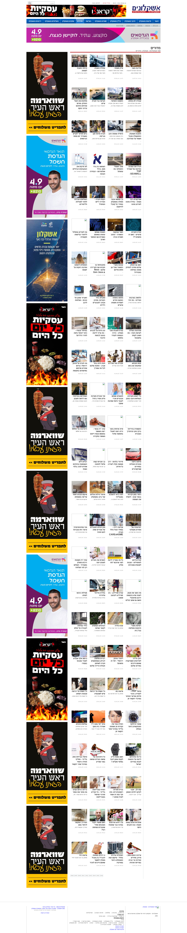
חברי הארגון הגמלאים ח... (134, 401)
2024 (94, 875)
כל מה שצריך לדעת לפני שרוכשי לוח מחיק (115, 562)
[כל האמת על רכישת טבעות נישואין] (79, 689)
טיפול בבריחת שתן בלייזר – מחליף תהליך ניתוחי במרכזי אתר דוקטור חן (79, 762)
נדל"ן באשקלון (115, 21)
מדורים (80, 21)
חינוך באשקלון (130, 21)
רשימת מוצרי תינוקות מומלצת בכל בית (135, 628)
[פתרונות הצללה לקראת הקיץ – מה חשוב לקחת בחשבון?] (133, 329)
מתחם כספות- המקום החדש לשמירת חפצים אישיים (117, 301)
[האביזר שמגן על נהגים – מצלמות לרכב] (79, 296)
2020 (79, 875)
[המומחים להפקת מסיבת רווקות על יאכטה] (79, 263)
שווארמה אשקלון (36, 908)
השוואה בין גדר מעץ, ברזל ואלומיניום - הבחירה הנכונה (97, 170)
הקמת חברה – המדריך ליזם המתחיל (100, 201)
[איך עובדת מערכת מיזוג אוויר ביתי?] (97, 394)
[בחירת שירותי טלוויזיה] (97, 591)
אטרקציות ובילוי (112, 916)
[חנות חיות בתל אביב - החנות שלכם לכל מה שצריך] (97, 362)
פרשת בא (119, 691)
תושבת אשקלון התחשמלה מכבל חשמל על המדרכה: (134, 136)
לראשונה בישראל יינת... (80, 171)
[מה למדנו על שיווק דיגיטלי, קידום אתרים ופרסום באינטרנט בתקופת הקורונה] (79, 362)
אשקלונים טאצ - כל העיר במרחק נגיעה (54, 907)
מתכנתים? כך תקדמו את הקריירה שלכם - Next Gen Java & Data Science (97, 270)
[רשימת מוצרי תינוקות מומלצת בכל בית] (133, 624)
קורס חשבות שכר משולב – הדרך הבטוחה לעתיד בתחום (116, 334)
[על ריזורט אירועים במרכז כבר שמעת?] (115, 821)
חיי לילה (155, 25)
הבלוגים (121, 923)
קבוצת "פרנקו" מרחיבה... (98, 565)
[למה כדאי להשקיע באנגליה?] (115, 493)
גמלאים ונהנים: (81, 724)
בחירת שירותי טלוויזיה (99, 594)
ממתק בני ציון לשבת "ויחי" (79, 858)
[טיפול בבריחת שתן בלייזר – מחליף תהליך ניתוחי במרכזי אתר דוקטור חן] (79, 755)
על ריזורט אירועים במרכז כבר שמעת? (116, 823)
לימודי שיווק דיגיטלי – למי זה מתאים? (117, 660)
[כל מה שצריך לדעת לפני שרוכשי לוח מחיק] (115, 558)
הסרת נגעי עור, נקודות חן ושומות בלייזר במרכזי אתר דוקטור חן (116, 728)
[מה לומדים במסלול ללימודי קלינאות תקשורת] (79, 230)
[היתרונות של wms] (79, 427)
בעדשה (88, 21)
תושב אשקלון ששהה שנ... (79, 401)
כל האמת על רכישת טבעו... (79, 696)
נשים (91, 923)
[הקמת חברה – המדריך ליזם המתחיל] (97, 198)
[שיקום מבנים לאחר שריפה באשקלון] (79, 493)
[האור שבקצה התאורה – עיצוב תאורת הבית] (115, 230)
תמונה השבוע (118, 924)
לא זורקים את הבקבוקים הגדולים (80, 167)
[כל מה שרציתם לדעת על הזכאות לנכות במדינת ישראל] (133, 755)
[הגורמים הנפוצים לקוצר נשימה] (97, 624)
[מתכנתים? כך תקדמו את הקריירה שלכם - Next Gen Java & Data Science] (97, 263)
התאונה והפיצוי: (117, 101)
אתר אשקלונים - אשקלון (151, 51)
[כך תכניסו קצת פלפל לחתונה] (97, 460)
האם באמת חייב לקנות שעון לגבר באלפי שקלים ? (116, 759)
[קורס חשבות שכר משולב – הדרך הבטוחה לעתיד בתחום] (115, 329)
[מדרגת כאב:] (133, 66)
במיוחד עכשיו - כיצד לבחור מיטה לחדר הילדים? (80, 333)
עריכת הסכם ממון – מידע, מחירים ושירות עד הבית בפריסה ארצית (133, 859)
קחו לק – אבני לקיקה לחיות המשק (133, 790)
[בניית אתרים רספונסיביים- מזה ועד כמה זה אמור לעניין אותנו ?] (115, 788)
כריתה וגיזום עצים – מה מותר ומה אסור (79, 790)
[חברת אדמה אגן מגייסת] (97, 132)
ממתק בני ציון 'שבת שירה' (115, 628)
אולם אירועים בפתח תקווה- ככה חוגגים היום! (133, 824)
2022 (86, 875)
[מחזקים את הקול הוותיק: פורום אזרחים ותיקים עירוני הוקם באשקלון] (79, 99)
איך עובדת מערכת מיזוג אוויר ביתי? (98, 397)
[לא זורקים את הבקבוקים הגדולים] (79, 165)
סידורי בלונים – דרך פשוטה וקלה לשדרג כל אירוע (115, 464)
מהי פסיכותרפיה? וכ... (81, 532)
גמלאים (140, 25)
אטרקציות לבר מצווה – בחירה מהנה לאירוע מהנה (133, 201)
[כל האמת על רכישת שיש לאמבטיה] (97, 689)
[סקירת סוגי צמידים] (115, 362)
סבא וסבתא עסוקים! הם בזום (134, 364)
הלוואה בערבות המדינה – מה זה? (134, 299)
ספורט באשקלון (101, 21)
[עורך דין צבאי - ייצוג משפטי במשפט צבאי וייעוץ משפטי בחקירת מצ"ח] (97, 427)
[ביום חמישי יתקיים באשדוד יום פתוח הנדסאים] (79, 132)
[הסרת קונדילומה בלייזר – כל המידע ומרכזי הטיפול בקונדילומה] (97, 788)
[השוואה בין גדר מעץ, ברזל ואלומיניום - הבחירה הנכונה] (97, 165)
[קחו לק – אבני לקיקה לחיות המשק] (133, 788)
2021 (83, 875)
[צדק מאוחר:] (115, 66)
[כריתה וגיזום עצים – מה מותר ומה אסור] (79, 788)
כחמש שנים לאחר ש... (81, 73)
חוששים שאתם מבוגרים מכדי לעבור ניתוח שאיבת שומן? (115, 400)
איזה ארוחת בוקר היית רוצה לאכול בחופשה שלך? (116, 431)
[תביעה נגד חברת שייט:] (97, 99)
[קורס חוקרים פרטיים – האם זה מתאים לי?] (133, 230)
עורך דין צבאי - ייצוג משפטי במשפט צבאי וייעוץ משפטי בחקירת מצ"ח (97, 434)
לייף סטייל (120, 914)
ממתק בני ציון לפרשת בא (115, 694)
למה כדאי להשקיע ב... (116, 499)
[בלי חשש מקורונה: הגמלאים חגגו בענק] (133, 394)
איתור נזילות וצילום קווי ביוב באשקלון (97, 495)
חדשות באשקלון (145, 21)
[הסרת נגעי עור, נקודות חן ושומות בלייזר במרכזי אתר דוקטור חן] (115, 722)
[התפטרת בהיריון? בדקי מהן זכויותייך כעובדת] (133, 427)
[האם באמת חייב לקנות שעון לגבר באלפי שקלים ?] (115, 755)
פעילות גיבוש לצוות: (81, 598)
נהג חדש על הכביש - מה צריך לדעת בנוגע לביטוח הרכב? (97, 334)
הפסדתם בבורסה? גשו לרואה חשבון (80, 397)
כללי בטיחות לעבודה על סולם (80, 626)
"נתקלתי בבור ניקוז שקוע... (97, 106)
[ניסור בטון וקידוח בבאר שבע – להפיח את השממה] (133, 493)
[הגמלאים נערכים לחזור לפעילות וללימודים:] (79, 198)
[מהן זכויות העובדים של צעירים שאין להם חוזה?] (97, 525)
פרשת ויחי (83, 855)
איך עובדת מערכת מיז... (98, 401)
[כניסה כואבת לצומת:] (79, 66)
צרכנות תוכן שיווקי (101, 923)
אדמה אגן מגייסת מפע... (98, 139)
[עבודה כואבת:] (97, 66)
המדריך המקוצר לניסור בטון (81, 823)
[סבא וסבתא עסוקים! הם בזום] (133, 362)
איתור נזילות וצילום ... (99, 499)
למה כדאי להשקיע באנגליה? (116, 495)
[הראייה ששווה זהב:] (115, 132)
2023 (90, 875)
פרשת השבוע (130, 25)
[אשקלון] (146, 12)
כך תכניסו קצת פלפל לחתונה (99, 462)
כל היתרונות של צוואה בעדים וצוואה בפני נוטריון (97, 759)
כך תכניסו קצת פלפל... (98, 466)
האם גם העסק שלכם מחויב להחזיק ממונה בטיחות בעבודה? (133, 268)
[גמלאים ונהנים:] (79, 722)
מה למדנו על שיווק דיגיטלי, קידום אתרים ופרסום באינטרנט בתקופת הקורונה (80, 368)
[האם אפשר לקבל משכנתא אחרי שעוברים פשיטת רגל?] (97, 821)
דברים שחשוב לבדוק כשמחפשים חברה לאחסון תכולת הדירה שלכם (97, 662)
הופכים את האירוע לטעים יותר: (98, 561)
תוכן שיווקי (102, 916)
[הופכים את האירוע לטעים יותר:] (97, 558)
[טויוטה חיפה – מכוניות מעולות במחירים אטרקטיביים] (133, 460)
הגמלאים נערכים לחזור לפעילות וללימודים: (80, 201)
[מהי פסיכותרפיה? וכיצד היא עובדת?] (79, 525)
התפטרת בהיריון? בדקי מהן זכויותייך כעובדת (134, 431)
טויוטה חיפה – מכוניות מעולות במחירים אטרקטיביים (135, 465)
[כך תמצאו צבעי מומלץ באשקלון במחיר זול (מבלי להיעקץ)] (115, 198)
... (140, 141)
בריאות (122, 916)
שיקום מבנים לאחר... (81, 499)
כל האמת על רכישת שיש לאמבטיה (97, 692)
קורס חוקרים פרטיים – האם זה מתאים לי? (134, 234)
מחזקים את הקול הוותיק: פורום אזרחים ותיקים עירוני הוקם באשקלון (80, 106)
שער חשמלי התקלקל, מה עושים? (118, 169)
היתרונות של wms (79, 429)
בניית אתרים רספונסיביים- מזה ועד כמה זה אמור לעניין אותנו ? (116, 793)
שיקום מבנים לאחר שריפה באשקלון (80, 495)
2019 (75, 875)
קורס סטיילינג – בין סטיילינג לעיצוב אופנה (115, 595)
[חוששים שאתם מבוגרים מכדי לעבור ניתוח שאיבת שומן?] (115, 394)
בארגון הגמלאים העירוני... (134, 368)
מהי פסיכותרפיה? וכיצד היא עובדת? (80, 528)
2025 (98, 875)
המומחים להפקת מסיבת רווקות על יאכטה (80, 267)
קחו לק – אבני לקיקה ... (134, 794)
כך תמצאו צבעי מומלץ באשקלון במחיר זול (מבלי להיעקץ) (117, 203)
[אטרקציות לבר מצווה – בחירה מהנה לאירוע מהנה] (133, 198)
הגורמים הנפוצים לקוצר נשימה (98, 626)
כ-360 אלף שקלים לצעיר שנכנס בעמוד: (80, 660)
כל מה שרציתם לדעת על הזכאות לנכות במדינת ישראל (134, 760)
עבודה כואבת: (99, 68)
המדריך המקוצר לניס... (80, 827)
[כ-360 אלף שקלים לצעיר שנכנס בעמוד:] (79, 657)
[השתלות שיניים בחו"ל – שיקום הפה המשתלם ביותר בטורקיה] (115, 853)
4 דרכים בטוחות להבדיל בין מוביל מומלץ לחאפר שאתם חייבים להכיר (97, 859)
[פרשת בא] (115, 689)
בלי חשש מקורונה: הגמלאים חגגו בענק (133, 397)
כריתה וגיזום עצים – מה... (80, 794)
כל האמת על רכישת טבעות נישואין (79, 692)
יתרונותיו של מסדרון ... (134, 532)
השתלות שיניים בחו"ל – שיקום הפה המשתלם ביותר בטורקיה (116, 859)
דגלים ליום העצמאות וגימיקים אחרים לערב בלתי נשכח (80, 465)
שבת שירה (119, 625)
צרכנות (147, 25)
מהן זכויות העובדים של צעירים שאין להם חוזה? (97, 529)
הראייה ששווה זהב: (115, 134)
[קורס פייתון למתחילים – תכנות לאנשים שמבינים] (133, 558)
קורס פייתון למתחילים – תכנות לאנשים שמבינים (134, 562)
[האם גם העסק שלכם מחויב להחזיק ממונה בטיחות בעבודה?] (133, 263)
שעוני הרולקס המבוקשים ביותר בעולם (134, 726)
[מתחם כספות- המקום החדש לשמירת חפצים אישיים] (115, 296)
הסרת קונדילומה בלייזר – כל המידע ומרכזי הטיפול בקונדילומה (98, 793)
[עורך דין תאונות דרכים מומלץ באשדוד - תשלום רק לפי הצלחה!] (79, 558)
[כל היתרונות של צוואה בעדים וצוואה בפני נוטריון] (97, 755)
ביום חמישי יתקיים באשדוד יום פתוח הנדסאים (80, 136)
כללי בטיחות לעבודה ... (80, 630)
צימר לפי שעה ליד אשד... (98, 729)
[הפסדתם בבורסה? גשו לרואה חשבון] (79, 394)
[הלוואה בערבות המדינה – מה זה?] (133, 296)
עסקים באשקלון (68, 21)
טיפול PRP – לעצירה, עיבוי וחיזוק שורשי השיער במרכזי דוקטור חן (133, 695)
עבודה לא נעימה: (134, 101)
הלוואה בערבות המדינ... (134, 302)
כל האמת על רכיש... (99, 696)
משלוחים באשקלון (52, 21)
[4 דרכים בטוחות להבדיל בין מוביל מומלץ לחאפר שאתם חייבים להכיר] (97, 853)
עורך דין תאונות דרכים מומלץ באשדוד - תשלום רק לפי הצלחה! (80, 564)
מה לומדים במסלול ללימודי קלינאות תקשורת (80, 234)
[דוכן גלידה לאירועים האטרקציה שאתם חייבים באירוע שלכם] (133, 657)
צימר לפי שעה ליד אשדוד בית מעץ (98, 725)
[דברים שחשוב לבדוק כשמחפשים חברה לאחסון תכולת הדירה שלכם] (97, 657)
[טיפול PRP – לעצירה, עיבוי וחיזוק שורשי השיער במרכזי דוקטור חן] (133, 689)
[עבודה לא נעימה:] (133, 99)
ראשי (157, 21)
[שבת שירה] (115, 624)
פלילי (122, 919)
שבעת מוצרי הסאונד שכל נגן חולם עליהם (117, 267)
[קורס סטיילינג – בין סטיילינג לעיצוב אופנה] (115, 591)
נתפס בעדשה (86, 921)
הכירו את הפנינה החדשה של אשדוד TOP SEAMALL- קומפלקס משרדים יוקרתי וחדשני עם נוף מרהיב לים (134, 173)
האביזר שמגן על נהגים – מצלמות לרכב (81, 300)
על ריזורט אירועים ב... (117, 827)
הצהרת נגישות (119, 926)
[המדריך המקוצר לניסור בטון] (79, 821)
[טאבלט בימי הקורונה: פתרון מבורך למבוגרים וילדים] (97, 296)
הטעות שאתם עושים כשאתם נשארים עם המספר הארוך (98, 236)
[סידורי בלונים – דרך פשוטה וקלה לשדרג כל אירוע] (115, 460)
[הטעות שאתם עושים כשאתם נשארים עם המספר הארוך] (97, 230)
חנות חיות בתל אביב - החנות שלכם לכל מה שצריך (97, 365)
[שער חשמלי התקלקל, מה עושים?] (115, 165)
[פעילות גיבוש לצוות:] (79, 591)
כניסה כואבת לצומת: (82, 69)
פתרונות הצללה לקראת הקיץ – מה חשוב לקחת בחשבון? (134, 334)
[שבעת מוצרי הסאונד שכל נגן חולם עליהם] (115, 263)
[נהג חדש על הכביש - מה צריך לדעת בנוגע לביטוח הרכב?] (97, 329)
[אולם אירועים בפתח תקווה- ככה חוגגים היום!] (133, 821)
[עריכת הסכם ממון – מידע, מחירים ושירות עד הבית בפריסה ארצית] (133, 853)
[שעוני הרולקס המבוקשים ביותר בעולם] (133, 722)
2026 (101, 875)
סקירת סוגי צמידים (115, 363)
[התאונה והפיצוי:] (115, 99)
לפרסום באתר (96, 3)
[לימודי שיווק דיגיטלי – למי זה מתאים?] (115, 657)
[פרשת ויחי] (79, 853)
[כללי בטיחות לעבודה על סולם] (79, 624)
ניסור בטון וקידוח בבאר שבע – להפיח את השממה (133, 497)
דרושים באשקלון (35, 21)
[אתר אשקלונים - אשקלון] (151, 907)
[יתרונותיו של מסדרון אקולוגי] (133, 525)
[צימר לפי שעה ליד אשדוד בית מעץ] (97, 722)
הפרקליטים (119, 25)
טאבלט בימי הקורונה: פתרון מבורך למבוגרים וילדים (99, 301)
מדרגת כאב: (136, 68)
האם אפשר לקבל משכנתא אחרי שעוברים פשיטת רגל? (98, 826)
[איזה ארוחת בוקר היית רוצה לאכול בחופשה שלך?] (115, 427)
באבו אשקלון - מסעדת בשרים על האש (53, 908)
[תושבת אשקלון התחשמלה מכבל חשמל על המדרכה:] (133, 132)
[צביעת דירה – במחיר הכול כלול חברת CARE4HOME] (115, 525)
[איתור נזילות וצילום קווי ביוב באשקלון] (97, 493)
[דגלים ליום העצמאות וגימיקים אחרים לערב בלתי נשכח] (79, 460)
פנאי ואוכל (77, 921)
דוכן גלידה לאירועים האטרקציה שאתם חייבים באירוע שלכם (133, 662)
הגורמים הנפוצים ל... (99, 630)
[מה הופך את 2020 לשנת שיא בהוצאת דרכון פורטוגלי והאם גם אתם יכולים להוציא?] (133, 591)
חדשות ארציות (83, 923)
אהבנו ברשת (113, 923)
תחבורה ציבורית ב (105, 924)
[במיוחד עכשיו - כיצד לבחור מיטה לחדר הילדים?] (79, 329)
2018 (72, 875)
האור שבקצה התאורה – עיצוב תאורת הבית (117, 234)
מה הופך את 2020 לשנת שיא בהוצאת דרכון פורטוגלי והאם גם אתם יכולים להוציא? (133, 598)
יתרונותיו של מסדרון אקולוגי (135, 528)
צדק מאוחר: (118, 68)
